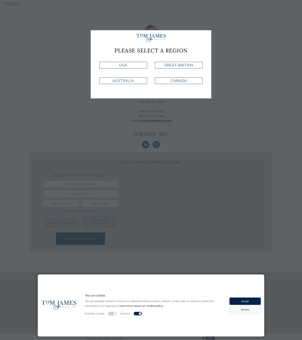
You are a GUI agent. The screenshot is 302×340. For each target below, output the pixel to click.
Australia (123, 80)
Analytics (125, 313)
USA (123, 65)
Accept (245, 301)
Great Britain (178, 65)
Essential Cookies (95, 313)
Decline (245, 309)
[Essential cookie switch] (112, 313)
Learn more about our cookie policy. (141, 306)
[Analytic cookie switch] (138, 313)
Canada (179, 80)
